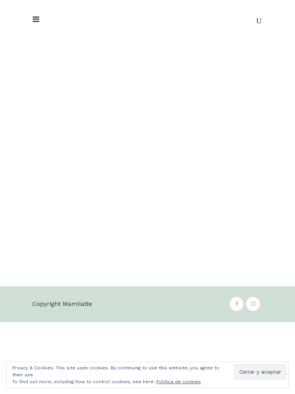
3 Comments (211, 262)
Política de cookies (178, 381)
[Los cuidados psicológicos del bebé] (85, 98)
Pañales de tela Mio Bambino (184, 242)
